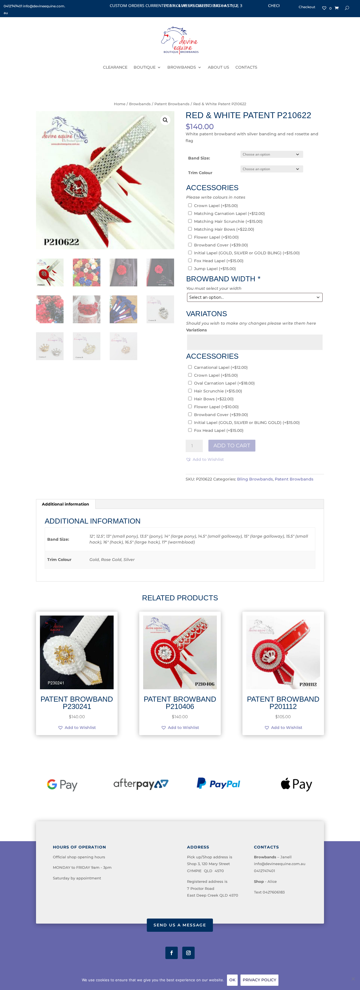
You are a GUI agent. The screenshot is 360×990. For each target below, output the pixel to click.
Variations (196, 330)
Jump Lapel (215, 268)
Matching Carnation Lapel (229, 213)
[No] (353, 979)
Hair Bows (214, 398)
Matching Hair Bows (224, 229)
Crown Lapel (216, 205)
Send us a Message (180, 925)
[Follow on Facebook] (171, 953)
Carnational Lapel (221, 367)
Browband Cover (221, 245)
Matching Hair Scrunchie (228, 221)
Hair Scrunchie (218, 391)
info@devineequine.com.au (279, 863)
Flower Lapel (216, 237)
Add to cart (231, 446)
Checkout (307, 7)
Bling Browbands (255, 479)
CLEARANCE (115, 67)
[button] (165, 120)
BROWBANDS (181, 67)
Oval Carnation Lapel (224, 383)
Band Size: (199, 158)
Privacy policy (259, 979)
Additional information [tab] (65, 504)
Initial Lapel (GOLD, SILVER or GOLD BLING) (247, 252)
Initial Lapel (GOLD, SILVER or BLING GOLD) (247, 422)
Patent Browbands (172, 104)
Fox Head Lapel (219, 260)
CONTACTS (246, 67)
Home (119, 104)
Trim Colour (200, 172)
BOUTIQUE (145, 67)
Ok (232, 979)
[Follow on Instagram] (188, 953)
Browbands (140, 104)
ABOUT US (218, 67)
